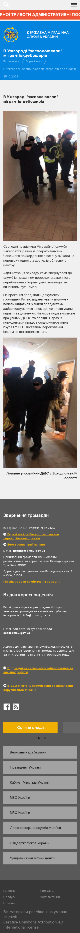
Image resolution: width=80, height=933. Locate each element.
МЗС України (20, 797)
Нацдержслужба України (29, 843)
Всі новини (11, 61)
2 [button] (45, 738)
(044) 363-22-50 (15, 528)
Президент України (25, 767)
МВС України (20, 812)
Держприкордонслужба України (35, 828)
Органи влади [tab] (30, 727)
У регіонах (34, 61)
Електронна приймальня (26, 544)
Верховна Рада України (28, 752)
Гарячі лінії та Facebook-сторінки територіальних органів (31, 536)
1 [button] (38, 738)
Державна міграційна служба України (48, 34)
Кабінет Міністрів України (30, 782)
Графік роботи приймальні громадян (31, 581)
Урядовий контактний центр (32, 858)
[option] (33, 728)
